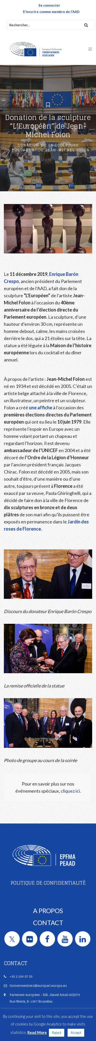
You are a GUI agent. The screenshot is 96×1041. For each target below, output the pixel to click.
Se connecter (49, 5)
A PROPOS (48, 910)
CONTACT (48, 922)
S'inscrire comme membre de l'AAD (51, 12)
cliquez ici (70, 791)
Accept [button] (76, 1033)
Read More (37, 1032)
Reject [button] (56, 1033)
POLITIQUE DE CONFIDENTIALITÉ (48, 883)
